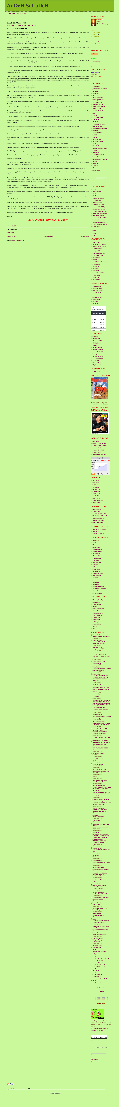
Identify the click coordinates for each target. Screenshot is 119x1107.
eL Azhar (95, 302)
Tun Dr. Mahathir (98, 975)
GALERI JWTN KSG (99, 124)
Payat (94, 957)
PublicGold (96, 582)
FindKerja (96, 144)
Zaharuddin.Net (97, 288)
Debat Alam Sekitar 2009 (100, 908)
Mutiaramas (96, 545)
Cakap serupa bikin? (98, 649)
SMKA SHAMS (97, 363)
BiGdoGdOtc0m (97, 647)
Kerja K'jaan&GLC (98, 155)
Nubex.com (96, 560)
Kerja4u (95, 150)
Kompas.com (96, 511)
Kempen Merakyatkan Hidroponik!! (99, 940)
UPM (94, 231)
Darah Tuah (96, 674)
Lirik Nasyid (96, 498)
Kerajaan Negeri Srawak (100, 224)
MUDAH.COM (97, 122)
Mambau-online (97, 347)
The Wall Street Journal (100, 516)
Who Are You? (97, 663)
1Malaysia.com (97, 343)
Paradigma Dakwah (98, 876)
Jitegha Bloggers (97, 715)
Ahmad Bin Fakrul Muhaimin (101, 869)
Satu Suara (96, 441)
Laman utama (49, 236)
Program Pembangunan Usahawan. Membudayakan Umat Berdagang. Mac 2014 (102, 802)
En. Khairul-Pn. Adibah (100, 965)
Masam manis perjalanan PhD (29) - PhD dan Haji (101, 772)
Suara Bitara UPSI (98, 273)
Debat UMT (96, 268)
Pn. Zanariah (96, 969)
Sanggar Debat (97, 251)
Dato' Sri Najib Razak (99, 977)
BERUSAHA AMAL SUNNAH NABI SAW (22, 26)
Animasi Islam (97, 617)
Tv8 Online (96, 485)
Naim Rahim (96, 667)
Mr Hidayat (96, 981)
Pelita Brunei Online (98, 520)
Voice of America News (99, 514)
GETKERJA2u (97, 87)
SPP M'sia (96, 152)
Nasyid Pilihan (97, 496)
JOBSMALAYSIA (98, 126)
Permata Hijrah (97, 593)
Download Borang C (98, 915)
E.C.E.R (95, 135)
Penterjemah (96, 620)
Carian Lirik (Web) (98, 613)
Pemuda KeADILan (98, 534)
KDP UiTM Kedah (98, 255)
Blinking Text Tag (98, 600)
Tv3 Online (96, 483)
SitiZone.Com (97, 489)
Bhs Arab (95, 304)
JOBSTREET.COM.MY (100, 89)
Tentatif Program (97, 910)
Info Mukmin (96, 299)
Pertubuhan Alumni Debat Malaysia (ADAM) (100, 729)
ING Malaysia (97, 200)
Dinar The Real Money (99, 782)
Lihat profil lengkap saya (103, 24)
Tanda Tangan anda (98, 609)
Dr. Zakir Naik (97, 293)
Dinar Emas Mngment (99, 589)
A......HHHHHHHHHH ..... (100, 929)
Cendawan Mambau (98, 586)
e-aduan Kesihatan (98, 448)
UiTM (94, 194)
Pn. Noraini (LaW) (98, 753)
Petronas (95, 229)
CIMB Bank (96, 227)
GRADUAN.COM (98, 111)
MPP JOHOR (97, 914)
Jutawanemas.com (98, 580)
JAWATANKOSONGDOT (100, 128)
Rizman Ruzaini (97, 903)
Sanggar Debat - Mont (99, 885)
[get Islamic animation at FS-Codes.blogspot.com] (101, 13)
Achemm (95, 163)
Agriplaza (95, 565)
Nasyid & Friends (98, 500)
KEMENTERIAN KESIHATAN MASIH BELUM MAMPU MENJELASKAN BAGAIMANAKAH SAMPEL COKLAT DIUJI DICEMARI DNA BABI (102, 791)
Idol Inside (96, 855)
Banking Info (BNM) (99, 209)
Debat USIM (96, 257)
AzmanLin (96, 832)
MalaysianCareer (98, 142)
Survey (95, 606)
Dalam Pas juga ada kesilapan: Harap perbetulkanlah (101, 921)
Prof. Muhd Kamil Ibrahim (101, 979)
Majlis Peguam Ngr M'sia (100, 159)
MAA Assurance (97, 202)
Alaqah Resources (98, 591)
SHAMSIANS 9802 (98, 868)
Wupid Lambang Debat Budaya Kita (101, 863)
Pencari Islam (97, 624)
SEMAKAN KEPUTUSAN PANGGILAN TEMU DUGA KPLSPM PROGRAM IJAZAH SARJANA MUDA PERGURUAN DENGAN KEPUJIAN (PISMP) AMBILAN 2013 (102, 839)
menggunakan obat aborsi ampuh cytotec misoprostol (102, 717)
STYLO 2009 (96, 904)
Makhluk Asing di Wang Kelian (101, 636)
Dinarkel (95, 578)
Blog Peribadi (97, 365)
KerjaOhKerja (97, 146)
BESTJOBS (96, 93)
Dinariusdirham (97, 551)
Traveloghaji (96, 339)
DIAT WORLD (97, 947)
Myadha (95, 161)
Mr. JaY (95, 949)
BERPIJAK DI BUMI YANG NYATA (101, 926)
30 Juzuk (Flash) (97, 297)
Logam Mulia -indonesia (100, 780)
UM (94, 235)
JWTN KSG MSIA (98, 98)
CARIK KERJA (97, 133)
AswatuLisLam (97, 295)
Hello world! (96, 696)
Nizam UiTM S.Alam (99, 662)
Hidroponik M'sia (98, 573)
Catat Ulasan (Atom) (18, 240)
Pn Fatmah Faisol (98, 963)
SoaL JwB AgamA (98, 291)
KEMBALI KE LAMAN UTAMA (16, 14)
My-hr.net (95, 168)
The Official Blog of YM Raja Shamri (101, 824)
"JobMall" (96, 137)
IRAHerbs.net (97, 562)
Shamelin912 (96, 556)
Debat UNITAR (97, 271)
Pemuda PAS (96, 531)
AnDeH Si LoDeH (28, 5)
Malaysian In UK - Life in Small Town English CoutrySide (101, 743)
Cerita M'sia (96, 611)
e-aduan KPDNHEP (98, 450)
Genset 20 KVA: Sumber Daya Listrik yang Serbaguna (101, 642)
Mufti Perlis (96, 971)
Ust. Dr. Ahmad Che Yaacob (101, 959)
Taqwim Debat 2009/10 (99, 246)
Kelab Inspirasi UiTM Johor (101, 897)
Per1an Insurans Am (99, 157)
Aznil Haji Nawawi (98, 764)
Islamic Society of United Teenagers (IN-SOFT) (100, 873)
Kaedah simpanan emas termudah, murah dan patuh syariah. (100, 709)
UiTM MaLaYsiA (98, 358)
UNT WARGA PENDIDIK (100, 748)
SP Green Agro (97, 945)
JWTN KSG (96, 95)
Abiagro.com (96, 569)
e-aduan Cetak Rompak (100, 446)
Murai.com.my (97, 502)
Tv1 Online (96, 480)
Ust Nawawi (96, 653)
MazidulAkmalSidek (99, 786)
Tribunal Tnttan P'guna (100, 454)
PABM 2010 (96, 242)
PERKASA (96, 345)
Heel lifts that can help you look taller (101, 850)
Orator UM (96, 277)
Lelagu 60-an (96, 494)
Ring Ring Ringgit (97, 766)
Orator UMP (96, 275)
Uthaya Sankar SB (98, 635)
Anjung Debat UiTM (99, 253)
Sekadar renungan (98, 899)
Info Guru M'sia (97, 983)
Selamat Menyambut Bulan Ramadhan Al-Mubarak (100, 732)
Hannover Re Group (98, 205)
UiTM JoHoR (96, 360)
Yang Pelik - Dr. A (98, 759)
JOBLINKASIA (97, 109)
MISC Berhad (97, 139)
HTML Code (96, 602)
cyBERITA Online (98, 522)
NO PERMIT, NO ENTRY (100, 894)
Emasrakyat (96, 554)
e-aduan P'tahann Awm (99, 443)
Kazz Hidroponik (98, 938)
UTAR (94, 196)
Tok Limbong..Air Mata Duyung (100, 952)
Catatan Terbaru (11, 236)
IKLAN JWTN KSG (98, 100)
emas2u (95, 777)
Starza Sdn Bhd (97, 341)
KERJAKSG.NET (98, 117)
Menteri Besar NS (98, 350)
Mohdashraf (96, 571)
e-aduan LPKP (97, 452)
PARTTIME (96, 120)
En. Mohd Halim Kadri (99, 769)
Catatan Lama (85, 236)
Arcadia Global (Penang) (100, 211)
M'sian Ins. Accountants (100, 213)
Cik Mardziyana (97, 848)
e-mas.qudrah (97, 558)
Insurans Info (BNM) (99, 207)
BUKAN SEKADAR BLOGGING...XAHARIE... (100, 809)
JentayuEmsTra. (97, 549)
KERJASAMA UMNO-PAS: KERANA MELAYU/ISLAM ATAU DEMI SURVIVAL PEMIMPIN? (101, 678)
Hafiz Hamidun (97, 640)
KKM (94, 189)
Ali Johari (95, 815)
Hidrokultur (96, 567)
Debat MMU (96, 264)
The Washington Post (99, 518)
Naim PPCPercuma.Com (100, 967)
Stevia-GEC (96, 540)
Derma (94, 760)
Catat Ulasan (10, 233)
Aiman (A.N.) (96, 695)
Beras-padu (96, 354)
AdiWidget (96, 622)
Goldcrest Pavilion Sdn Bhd (101, 799)
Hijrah (94, 881)
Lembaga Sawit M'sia (99, 220)
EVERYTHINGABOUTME (100, 741)
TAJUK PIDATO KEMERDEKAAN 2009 (99, 887)
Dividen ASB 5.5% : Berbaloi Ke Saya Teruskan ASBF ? (102, 669)
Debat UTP (96, 266)
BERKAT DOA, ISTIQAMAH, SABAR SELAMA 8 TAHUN (101, 724)
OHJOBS (95, 131)
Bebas (94, 919)
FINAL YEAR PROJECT (100, 811)
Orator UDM (96, 260)
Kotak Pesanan (97, 604)
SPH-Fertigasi (97, 575)
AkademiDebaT (97, 249)
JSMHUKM (96, 170)
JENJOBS (95, 91)
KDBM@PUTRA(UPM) (100, 262)
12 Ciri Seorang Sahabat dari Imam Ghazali (100, 828)
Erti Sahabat (96, 755)
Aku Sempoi (96, 820)
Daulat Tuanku (97, 933)
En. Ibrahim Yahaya (98, 892)
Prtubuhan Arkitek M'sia (100, 222)
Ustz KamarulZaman (99, 880)
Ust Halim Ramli (97, 684)
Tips (94, 628)
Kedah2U (95, 166)
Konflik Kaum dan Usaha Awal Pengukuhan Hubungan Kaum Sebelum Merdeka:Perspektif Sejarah (101, 688)
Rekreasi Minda (97, 860)
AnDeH (100, 19)
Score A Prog (96, 547)
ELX (94, 113)
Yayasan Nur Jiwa (98, 356)
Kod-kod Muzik (97, 615)
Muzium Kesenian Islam (100, 148)
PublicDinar (96, 584)
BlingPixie (95, 626)
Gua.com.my (96, 491)
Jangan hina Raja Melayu (99, 934)
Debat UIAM (96, 279)
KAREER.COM (97, 102)
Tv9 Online (96, 487)
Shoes (94, 857)
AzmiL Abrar (96, 973)
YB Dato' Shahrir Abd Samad (101, 737)
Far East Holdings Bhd (99, 218)
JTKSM (95, 115)
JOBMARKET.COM (99, 106)
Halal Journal (97, 286)
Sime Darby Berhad (98, 216)
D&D (94, 543)
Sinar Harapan (97, 509)
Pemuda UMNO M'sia (99, 529)
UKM (94, 233)
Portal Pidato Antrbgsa (99, 244)
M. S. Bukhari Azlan (99, 722)
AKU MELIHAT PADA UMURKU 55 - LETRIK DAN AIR (101, 656)
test (94, 749)
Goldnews (95, 336)
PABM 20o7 (96, 372)
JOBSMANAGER (98, 104)
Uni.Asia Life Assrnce (99, 198)
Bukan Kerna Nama (98, 816)
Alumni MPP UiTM (98, 352)
